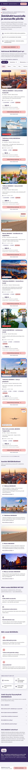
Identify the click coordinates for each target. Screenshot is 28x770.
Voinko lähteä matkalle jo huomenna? (9, 716)
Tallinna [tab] (9, 66)
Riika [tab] (20, 66)
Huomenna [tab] (13, 62)
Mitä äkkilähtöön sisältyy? (7, 720)
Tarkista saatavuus (19, 768)
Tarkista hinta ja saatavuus (13, 112)
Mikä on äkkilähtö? (5, 705)
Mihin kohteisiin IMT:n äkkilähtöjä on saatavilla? (11, 709)
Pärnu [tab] (14, 66)
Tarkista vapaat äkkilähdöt (9, 47)
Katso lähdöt (23, 3)
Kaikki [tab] (4, 62)
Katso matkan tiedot (14, 114)
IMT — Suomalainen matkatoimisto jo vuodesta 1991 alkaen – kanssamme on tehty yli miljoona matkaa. (13, 755)
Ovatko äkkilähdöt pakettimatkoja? (9, 724)
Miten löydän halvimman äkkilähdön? (9, 712)
